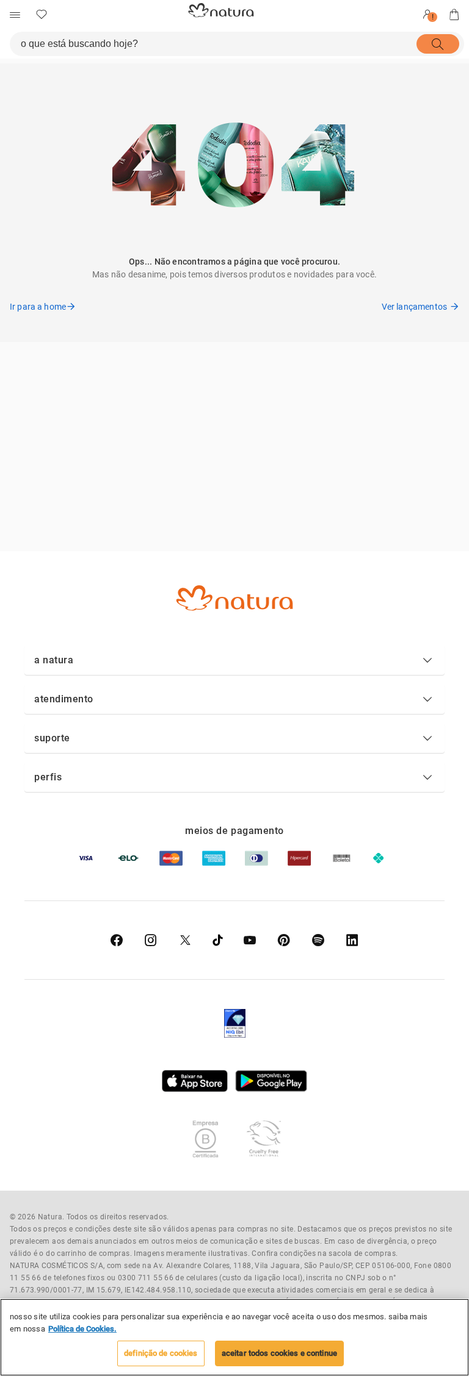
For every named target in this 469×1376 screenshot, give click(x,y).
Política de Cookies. (82, 1328)
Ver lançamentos (414, 307)
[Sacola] (454, 14)
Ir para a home (38, 307)
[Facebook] (116, 940)
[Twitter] (185, 940)
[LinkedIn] (352, 940)
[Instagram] (151, 940)
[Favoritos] (41, 14)
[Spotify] (318, 940)
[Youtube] (249, 940)
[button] (234, 660)
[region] (234, 1337)
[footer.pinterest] (284, 940)
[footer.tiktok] (217, 940)
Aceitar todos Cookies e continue (279, 1353)
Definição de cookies (161, 1353)
